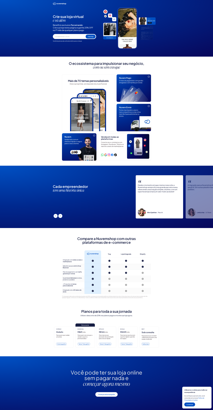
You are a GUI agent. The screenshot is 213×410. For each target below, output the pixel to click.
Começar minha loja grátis (106, 394)
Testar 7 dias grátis (83, 344)
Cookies (195, 400)
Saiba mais (146, 344)
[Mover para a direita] (60, 216)
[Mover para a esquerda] (55, 216)
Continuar (189, 404)
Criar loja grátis (61, 344)
